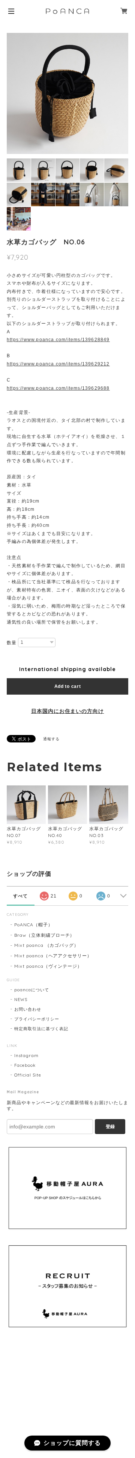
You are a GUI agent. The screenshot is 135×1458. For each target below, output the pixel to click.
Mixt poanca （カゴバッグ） (46, 945)
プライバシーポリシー (36, 1019)
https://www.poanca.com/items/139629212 (58, 364)
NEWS (20, 999)
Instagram (26, 1055)
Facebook (25, 1065)
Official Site (27, 1075)
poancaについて (31, 989)
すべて (20, 896)
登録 (110, 1126)
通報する (51, 738)
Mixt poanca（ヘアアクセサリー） (53, 955)
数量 (11, 642)
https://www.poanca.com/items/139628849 (58, 339)
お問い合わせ (27, 1009)
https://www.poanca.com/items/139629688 (58, 388)
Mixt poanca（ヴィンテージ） (48, 966)
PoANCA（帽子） (33, 924)
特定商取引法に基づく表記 (41, 1028)
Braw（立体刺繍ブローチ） (44, 935)
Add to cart (67, 686)
